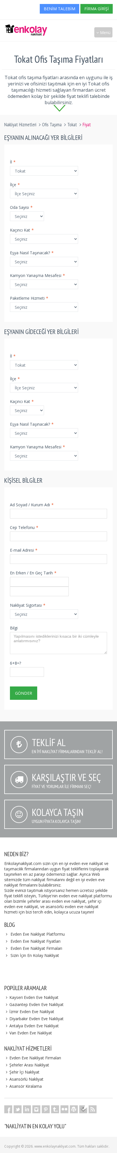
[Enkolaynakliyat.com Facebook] (8, 1109)
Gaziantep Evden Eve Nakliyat (36, 1004)
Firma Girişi (96, 8)
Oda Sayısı (21, 207)
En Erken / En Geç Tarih (33, 573)
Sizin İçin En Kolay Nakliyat (35, 955)
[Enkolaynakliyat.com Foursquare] (83, 1109)
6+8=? (15, 663)
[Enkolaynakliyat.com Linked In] (27, 1109)
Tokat (72, 124)
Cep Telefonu (24, 527)
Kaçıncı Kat (22, 230)
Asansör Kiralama (25, 1086)
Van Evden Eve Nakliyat (30, 1033)
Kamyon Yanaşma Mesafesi (37, 275)
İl (13, 162)
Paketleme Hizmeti (29, 298)
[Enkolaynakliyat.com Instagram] (36, 1109)
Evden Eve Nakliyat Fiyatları (35, 941)
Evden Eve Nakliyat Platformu (38, 934)
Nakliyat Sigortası (27, 605)
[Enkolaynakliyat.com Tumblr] (55, 1109)
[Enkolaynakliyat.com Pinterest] (46, 1109)
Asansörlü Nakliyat (26, 1079)
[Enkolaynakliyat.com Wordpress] (74, 1109)
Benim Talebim (59, 8)
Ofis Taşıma (52, 124)
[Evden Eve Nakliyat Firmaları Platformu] (25, 27)
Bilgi (14, 628)
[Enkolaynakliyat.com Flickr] (64, 1109)
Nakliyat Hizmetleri (20, 124)
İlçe (15, 184)
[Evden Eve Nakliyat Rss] (93, 1109)
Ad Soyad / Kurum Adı (32, 504)
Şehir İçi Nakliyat (24, 1072)
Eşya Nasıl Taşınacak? (32, 252)
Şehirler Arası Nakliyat (29, 1065)
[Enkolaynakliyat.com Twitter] (18, 1109)
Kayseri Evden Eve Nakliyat (33, 997)
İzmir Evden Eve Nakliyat (31, 1011)
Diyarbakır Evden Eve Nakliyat (36, 1018)
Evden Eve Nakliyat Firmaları (36, 948)
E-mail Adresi (23, 550)
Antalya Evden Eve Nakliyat (34, 1025)
